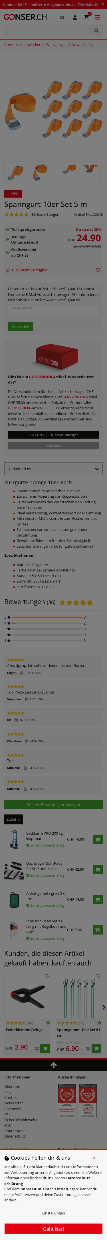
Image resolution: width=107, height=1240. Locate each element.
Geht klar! (53, 1229)
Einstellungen (53, 1213)
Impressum (31, 1188)
